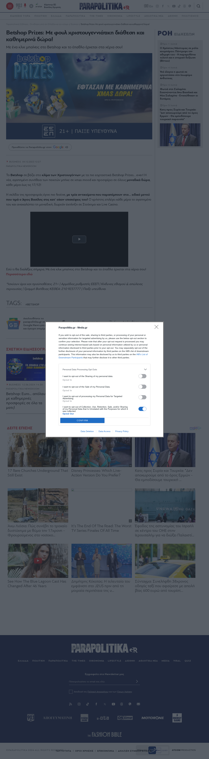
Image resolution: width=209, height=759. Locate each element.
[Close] (157, 328)
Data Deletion (87, 431)
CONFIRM (82, 420)
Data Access (104, 431)
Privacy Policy (122, 431)
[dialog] (104, 379)
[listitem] (104, 369)
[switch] (142, 376)
